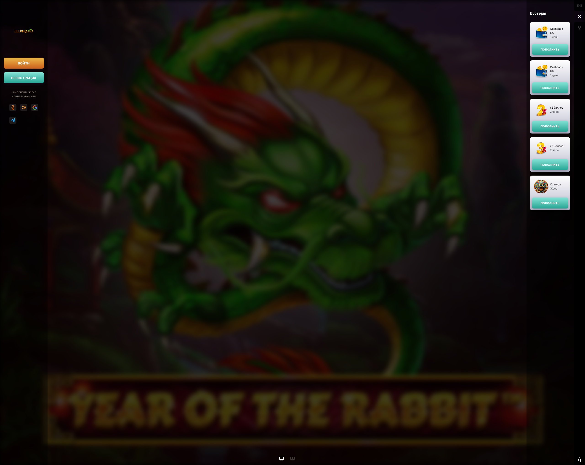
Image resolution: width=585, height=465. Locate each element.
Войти (23, 63)
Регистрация (23, 78)
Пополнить (550, 49)
